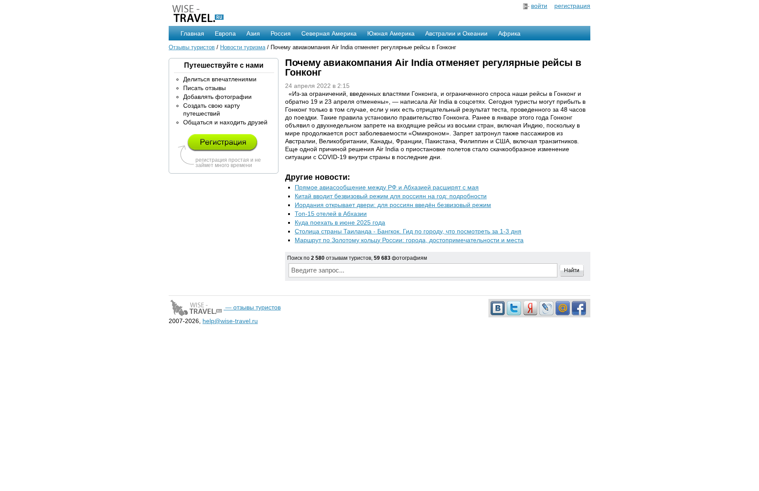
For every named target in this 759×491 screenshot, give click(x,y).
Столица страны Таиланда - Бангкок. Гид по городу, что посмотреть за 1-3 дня (408, 231)
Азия (253, 33)
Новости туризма (242, 47)
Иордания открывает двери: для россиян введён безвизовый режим (393, 204)
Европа (225, 33)
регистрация (572, 5)
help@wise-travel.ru (230, 320)
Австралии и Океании (456, 33)
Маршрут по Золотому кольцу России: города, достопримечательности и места (409, 240)
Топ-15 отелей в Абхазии (331, 213)
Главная (192, 33)
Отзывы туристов (192, 47)
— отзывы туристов (252, 307)
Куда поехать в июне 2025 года (340, 222)
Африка (509, 33)
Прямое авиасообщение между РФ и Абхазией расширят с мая (387, 187)
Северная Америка (329, 33)
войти (539, 5)
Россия (281, 33)
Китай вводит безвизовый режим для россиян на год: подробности (391, 196)
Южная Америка (391, 33)
